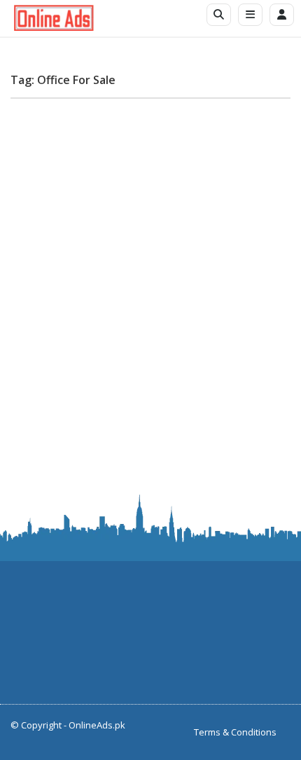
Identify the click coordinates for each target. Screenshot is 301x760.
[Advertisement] (150, 259)
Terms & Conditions (235, 732)
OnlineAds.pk (97, 725)
